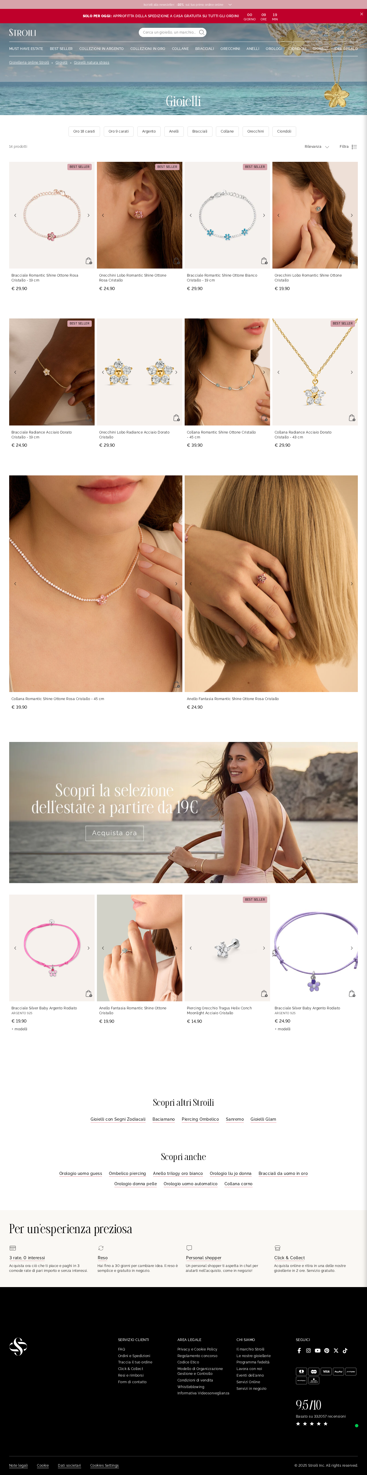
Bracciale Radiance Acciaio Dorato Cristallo (41, 434)
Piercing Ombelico (200, 1119)
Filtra (344, 147)
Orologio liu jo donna (231, 1173)
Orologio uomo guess (80, 1173)
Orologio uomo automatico (190, 1183)
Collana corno (239, 1183)
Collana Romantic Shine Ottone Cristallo (221, 434)
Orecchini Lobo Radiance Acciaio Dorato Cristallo (134, 434)
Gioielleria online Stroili (29, 63)
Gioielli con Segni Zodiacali (118, 1119)
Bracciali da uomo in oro (283, 1173)
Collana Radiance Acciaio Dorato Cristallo (303, 434)
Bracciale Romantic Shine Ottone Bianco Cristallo (222, 277)
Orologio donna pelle (135, 1183)
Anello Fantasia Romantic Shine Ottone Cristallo (133, 1010)
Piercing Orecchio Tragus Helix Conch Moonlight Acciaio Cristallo (219, 1010)
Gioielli (62, 63)
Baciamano (164, 1119)
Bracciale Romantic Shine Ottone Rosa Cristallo (44, 277)
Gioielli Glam (263, 1119)
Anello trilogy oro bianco (178, 1173)
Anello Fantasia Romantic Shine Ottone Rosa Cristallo (233, 699)
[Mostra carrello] (354, 33)
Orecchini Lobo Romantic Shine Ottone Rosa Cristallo (132, 277)
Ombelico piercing (127, 1173)
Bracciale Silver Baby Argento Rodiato (44, 1008)
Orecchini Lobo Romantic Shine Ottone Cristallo (308, 277)
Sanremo (235, 1119)
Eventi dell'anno (250, 1375)
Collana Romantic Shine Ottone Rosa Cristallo (57, 699)
